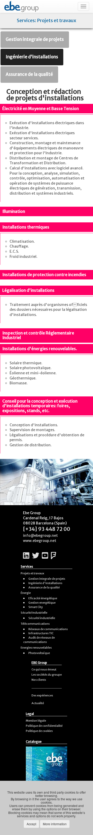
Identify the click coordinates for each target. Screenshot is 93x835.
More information (55, 824)
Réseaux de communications (48, 629)
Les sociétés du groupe (47, 674)
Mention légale (36, 720)
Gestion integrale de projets (35, 39)
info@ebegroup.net (40, 535)
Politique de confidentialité (44, 726)
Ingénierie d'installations (32, 57)
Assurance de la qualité (29, 74)
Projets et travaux (32, 573)
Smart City (35, 607)
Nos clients (39, 680)
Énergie (26, 593)
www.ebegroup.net (39, 540)
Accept (31, 824)
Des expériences (42, 695)
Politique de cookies (39, 731)
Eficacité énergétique (42, 598)
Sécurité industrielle (41, 618)
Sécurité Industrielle (34, 612)
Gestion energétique (42, 602)
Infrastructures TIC (40, 633)
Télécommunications (35, 623)
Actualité (38, 703)
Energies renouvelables (36, 647)
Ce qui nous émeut (44, 669)
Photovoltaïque (39, 653)
